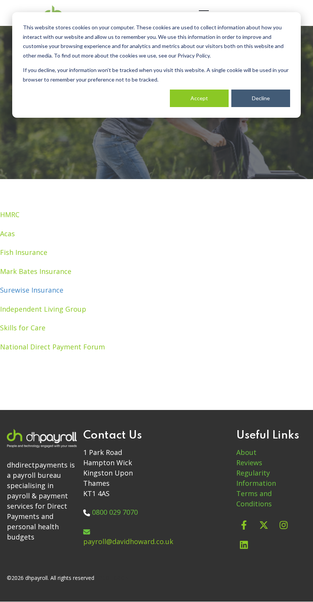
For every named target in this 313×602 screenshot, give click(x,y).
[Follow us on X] (263, 525)
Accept (199, 98)
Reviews (249, 462)
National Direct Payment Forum (52, 346)
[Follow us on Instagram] (283, 525)
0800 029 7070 (115, 512)
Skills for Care (22, 327)
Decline (261, 98)
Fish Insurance (23, 252)
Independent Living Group (43, 309)
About (246, 452)
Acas (7, 233)
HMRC (9, 214)
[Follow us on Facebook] (244, 525)
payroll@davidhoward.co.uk (128, 541)
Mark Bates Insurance (35, 271)
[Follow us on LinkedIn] (244, 544)
